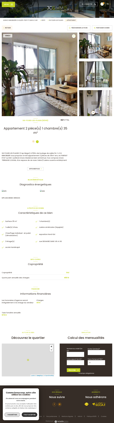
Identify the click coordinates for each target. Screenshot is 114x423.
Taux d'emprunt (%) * (95, 359)
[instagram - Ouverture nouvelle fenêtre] (59, 404)
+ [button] (51, 346)
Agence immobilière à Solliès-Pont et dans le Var (20, 20)
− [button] (51, 349)
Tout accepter (29, 415)
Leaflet (33, 375)
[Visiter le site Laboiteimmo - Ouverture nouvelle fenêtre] (61, 421)
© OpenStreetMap (49, 375)
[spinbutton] (96, 362)
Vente (43, 20)
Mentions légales (67, 416)
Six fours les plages (56, 20)
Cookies (103, 416)
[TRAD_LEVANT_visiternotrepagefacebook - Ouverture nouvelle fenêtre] (54, 404)
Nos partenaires (51, 416)
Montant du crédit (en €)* (74, 350)
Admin (80, 416)
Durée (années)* (94, 349)
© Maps (39, 375)
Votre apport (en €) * (74, 359)
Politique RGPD (91, 416)
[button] (93, 112)
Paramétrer (12, 415)
